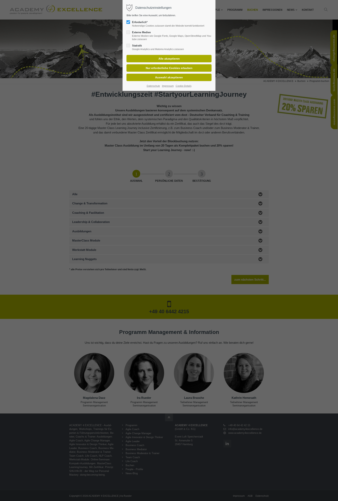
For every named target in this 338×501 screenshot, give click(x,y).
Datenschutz (153, 86)
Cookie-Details (183, 86)
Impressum (168, 86)
